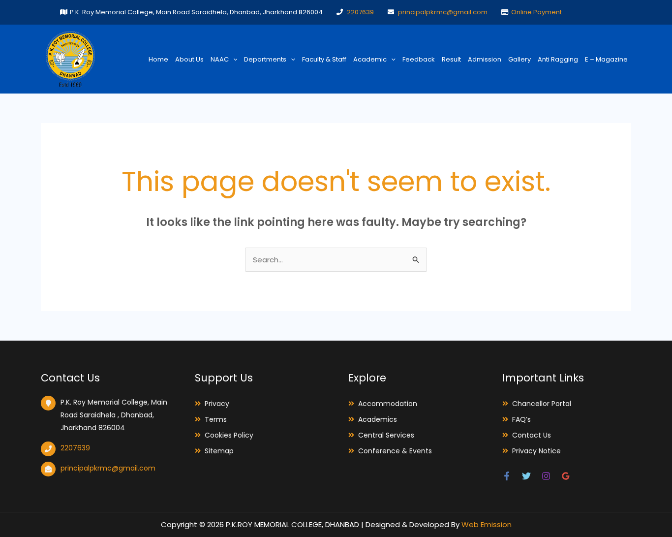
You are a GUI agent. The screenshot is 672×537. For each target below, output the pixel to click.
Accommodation (387, 404)
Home (158, 59)
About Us (189, 59)
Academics (377, 419)
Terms (216, 419)
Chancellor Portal (541, 404)
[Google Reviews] (565, 476)
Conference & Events (395, 451)
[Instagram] (546, 476)
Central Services (386, 435)
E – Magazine (606, 59)
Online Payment (536, 12)
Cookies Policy (229, 435)
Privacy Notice (536, 451)
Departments (265, 59)
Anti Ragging (558, 59)
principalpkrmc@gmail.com (443, 12)
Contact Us (531, 435)
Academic (370, 59)
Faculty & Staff (324, 59)
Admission (484, 59)
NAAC (220, 59)
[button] (233, 59)
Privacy (217, 404)
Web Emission (486, 524)
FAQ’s (521, 419)
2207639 (360, 12)
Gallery (519, 59)
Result (451, 59)
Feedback (418, 59)
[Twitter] (526, 476)
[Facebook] (506, 476)
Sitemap (219, 451)
